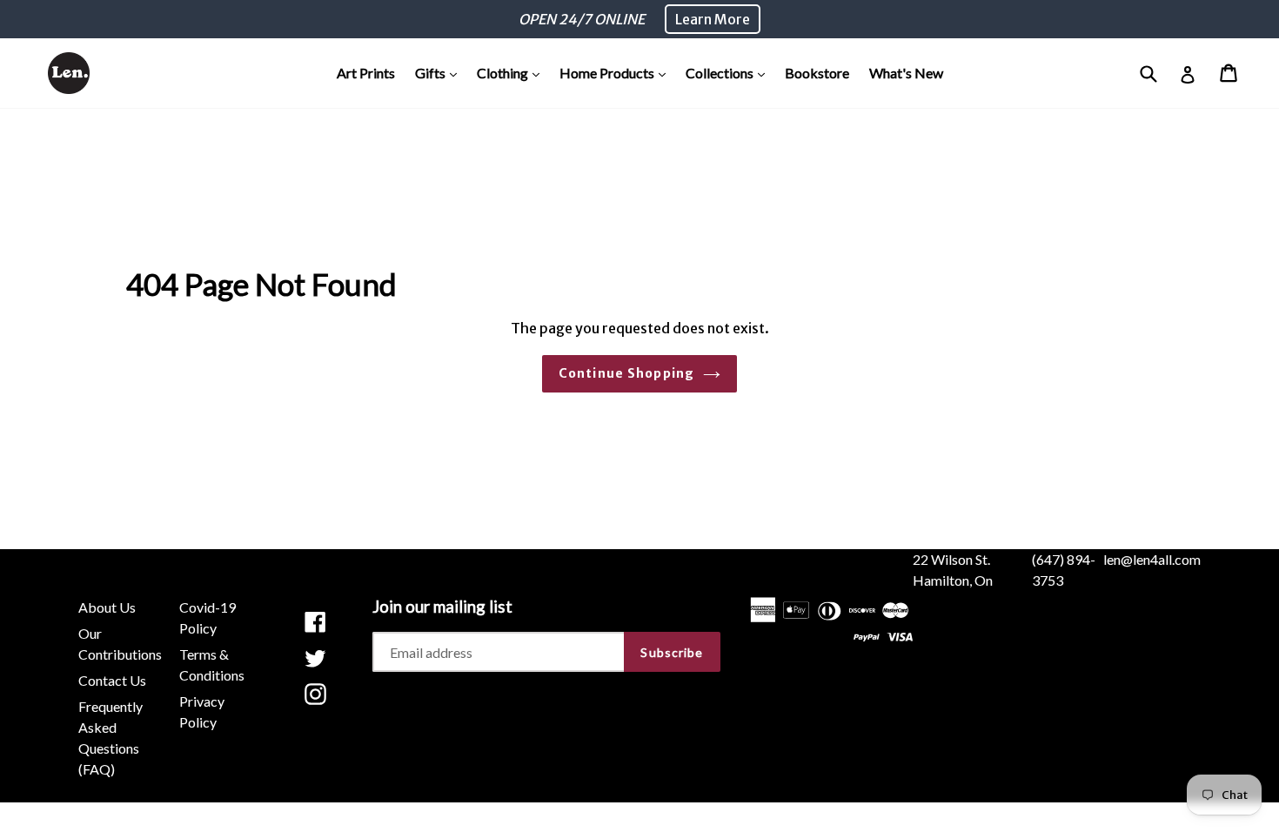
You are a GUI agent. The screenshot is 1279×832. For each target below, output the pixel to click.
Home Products (616, 72)
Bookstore (817, 72)
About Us (107, 607)
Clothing (512, 72)
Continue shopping (626, 373)
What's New (906, 72)
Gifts (440, 72)
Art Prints (366, 72)
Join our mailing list (442, 606)
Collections (729, 72)
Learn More (712, 19)
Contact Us (112, 680)
